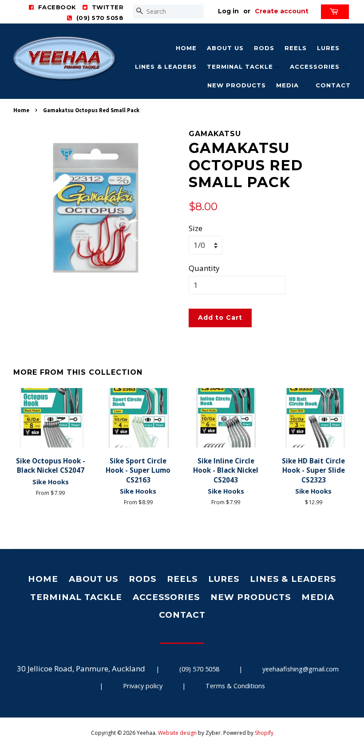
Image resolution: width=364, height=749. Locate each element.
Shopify (264, 733)
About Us (225, 47)
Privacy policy (142, 686)
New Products (236, 85)
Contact (333, 85)
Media (288, 85)
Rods (264, 47)
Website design (177, 733)
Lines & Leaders (166, 66)
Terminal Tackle (241, 66)
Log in (228, 11)
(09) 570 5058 (199, 669)
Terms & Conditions (235, 686)
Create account (282, 11)
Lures (329, 47)
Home (186, 47)
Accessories (316, 66)
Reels (296, 47)
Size (195, 228)
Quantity (204, 268)
